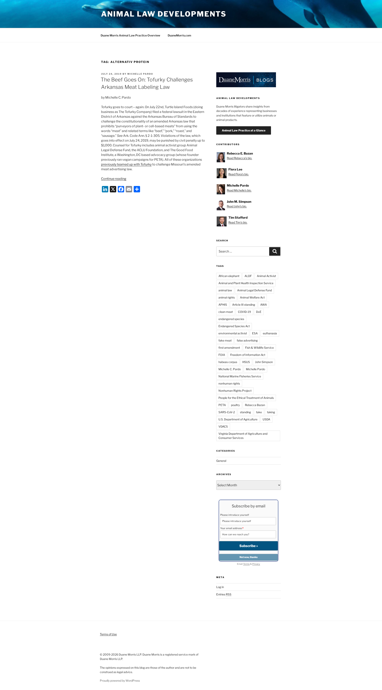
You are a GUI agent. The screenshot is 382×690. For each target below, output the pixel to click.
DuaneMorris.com (179, 35)
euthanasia (270, 333)
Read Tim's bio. (237, 222)
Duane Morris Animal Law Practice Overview (130, 35)
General (221, 460)
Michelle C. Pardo (229, 369)
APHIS (222, 304)
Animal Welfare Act (252, 297)
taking (271, 412)
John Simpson (264, 362)
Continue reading (113, 179)
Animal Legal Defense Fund (254, 290)
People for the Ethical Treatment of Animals (246, 397)
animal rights (226, 297)
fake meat (225, 340)
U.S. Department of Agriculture (237, 419)
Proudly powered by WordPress (120, 680)
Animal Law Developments (163, 14)
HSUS (246, 362)
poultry (235, 405)
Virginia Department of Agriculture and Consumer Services (242, 435)
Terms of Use (108, 634)
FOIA (221, 354)
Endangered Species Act (234, 326)
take (259, 412)
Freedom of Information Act (247, 354)
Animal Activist (266, 276)
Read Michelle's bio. (239, 190)
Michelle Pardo (140, 73)
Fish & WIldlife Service (259, 347)
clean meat (225, 311)
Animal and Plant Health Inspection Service (245, 283)
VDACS (223, 426)
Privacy (256, 564)
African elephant (228, 276)
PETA (222, 405)
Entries (223, 594)
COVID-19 (244, 311)
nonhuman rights (229, 383)
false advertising (247, 340)
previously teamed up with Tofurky (126, 164)
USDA (266, 419)
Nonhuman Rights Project (234, 390)
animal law (225, 290)
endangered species (231, 319)
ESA (255, 333)
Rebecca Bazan (255, 405)
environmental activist (232, 333)
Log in (220, 587)
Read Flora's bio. (238, 174)
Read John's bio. (237, 206)
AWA (263, 304)
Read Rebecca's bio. (239, 158)
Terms (246, 564)
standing (245, 412)
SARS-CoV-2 (226, 412)
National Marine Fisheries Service (239, 376)
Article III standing (243, 304)
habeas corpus (227, 362)
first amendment (229, 347)
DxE (258, 311)
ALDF (248, 276)
